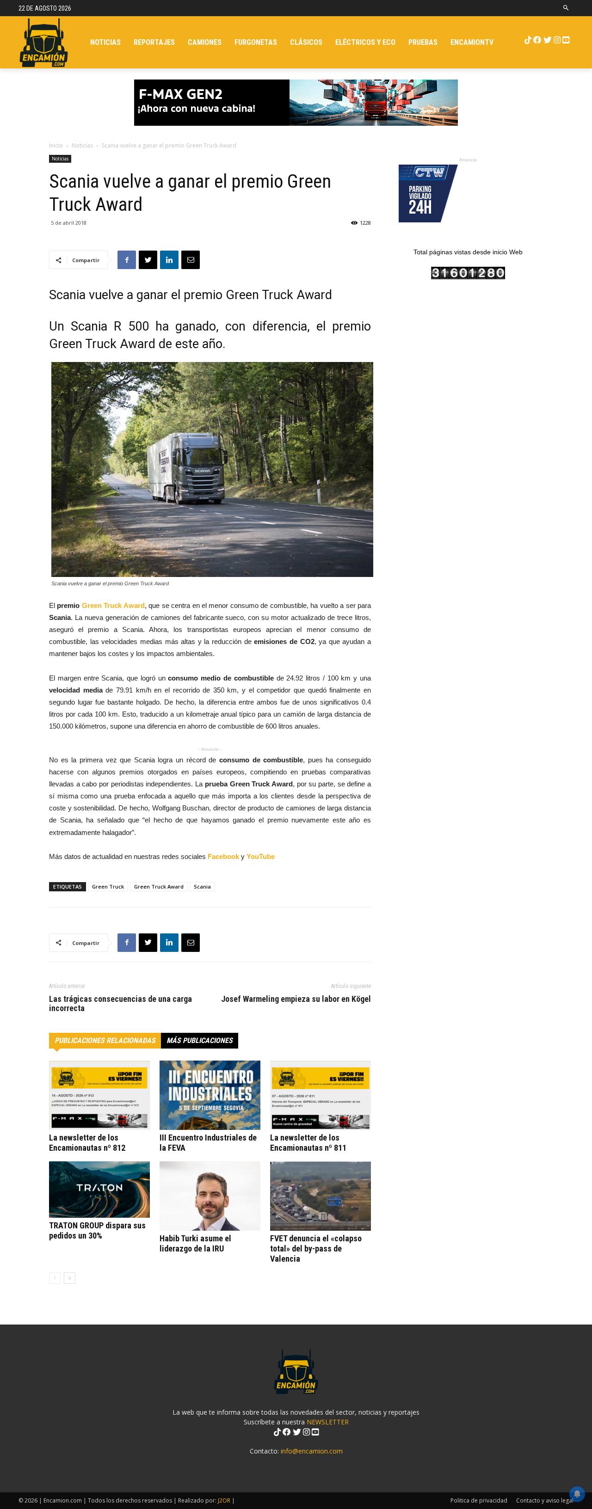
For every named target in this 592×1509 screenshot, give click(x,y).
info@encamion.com (312, 1451)
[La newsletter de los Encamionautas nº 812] (99, 1095)
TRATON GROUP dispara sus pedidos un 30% (97, 1230)
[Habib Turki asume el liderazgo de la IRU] (210, 1196)
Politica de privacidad (478, 1500)
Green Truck (108, 886)
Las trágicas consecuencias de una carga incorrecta (120, 1003)
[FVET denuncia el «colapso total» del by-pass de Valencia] (320, 1196)
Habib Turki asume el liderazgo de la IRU (195, 1243)
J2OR (224, 1500)
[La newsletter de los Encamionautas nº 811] (320, 1095)
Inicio (56, 145)
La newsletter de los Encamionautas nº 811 (308, 1143)
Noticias (82, 145)
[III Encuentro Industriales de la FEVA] (210, 1095)
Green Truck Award (113, 605)
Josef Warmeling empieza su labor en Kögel (296, 999)
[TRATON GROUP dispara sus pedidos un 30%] (99, 1189)
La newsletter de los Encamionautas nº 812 (87, 1143)
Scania (202, 886)
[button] (566, 8)
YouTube (261, 856)
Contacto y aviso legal (545, 1500)
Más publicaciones (199, 1040)
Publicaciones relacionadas (105, 1040)
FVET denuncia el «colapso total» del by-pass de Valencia (316, 1248)
